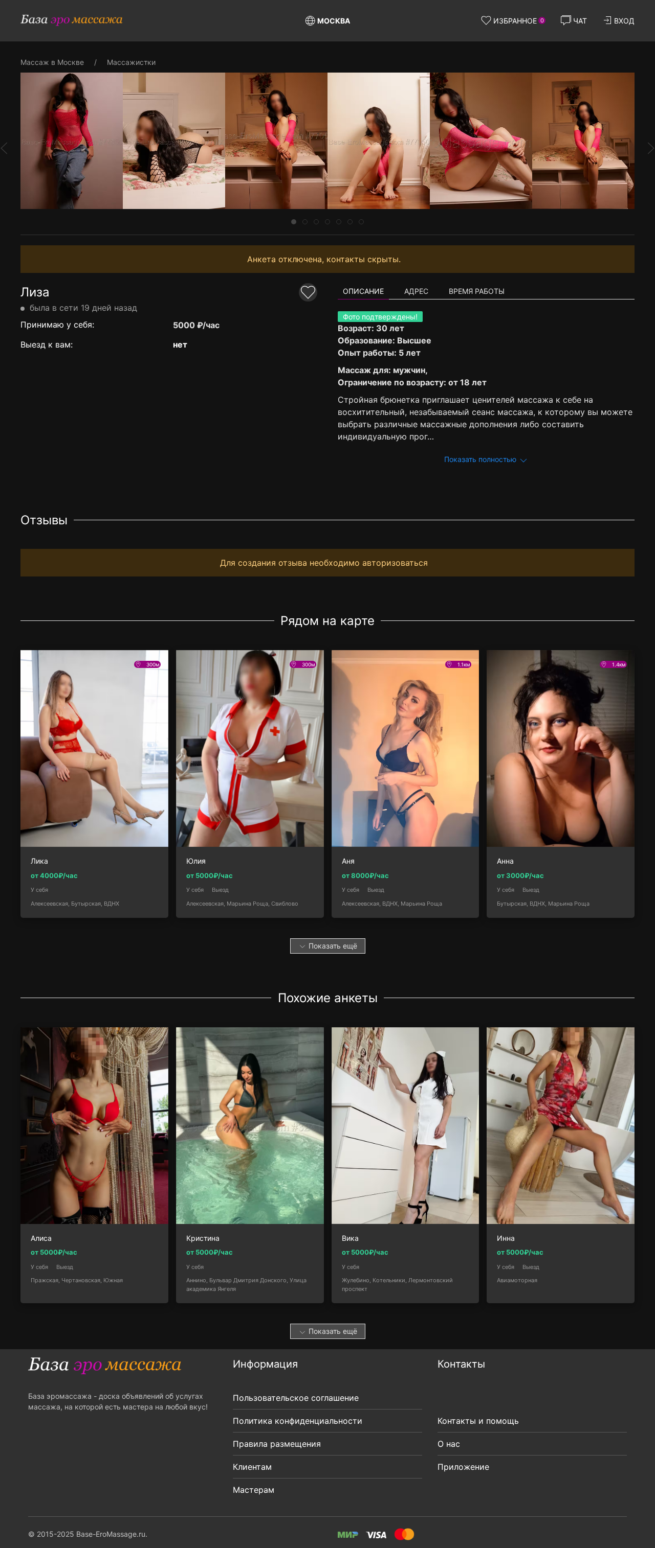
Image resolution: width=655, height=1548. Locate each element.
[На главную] (71, 20)
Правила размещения (277, 1444)
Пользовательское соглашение (296, 1398)
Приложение (463, 1467)
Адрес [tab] (416, 291)
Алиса (41, 1238)
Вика (350, 1238)
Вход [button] (624, 20)
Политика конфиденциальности (297, 1421)
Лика (39, 861)
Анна (505, 861)
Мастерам (253, 1490)
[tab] (293, 221)
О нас (449, 1444)
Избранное (518, 20)
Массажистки (131, 62)
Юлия (196, 861)
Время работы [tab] (477, 291)
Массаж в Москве (52, 62)
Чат (580, 20)
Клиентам (252, 1467)
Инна (506, 1238)
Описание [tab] (363, 291)
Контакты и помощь (478, 1421)
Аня (348, 861)
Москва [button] (333, 20)
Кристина (203, 1238)
